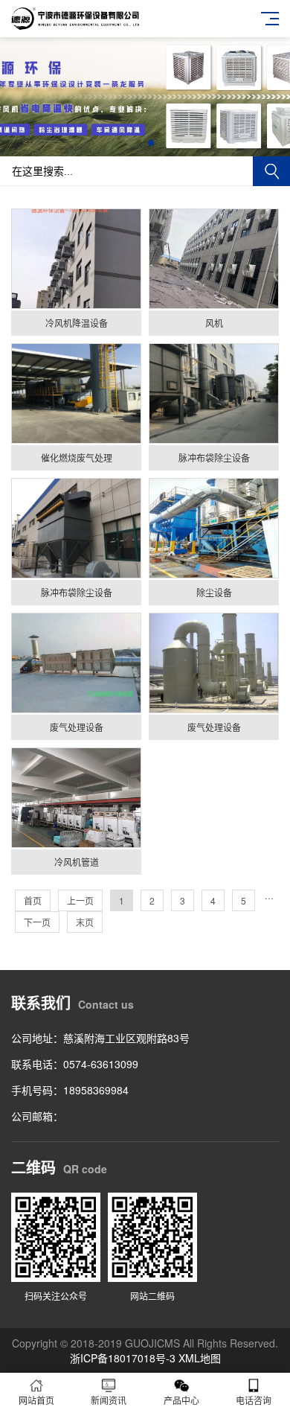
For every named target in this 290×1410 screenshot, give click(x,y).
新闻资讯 (108, 1400)
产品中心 (181, 1400)
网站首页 (36, 1400)
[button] (139, 143)
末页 (85, 922)
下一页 (37, 922)
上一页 (80, 900)
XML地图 (199, 1357)
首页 (33, 900)
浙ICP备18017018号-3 (122, 1357)
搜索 (271, 171)
